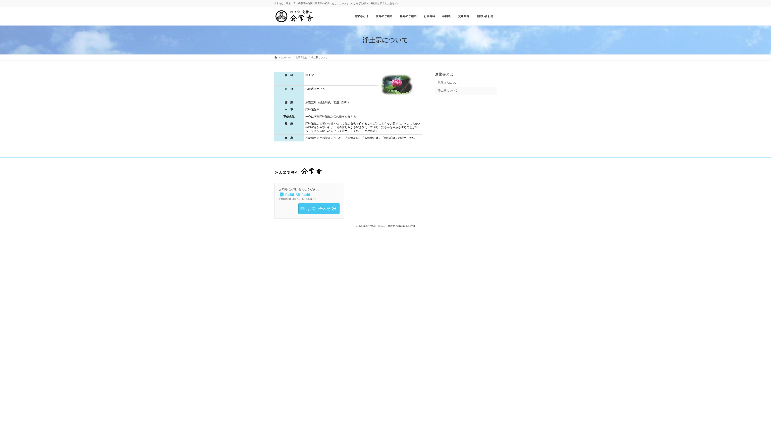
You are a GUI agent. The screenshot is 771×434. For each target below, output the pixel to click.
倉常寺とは (444, 74)
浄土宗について (448, 90)
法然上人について (449, 82)
